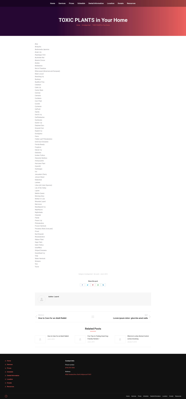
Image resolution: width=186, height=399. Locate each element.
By (96, 274)
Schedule (10, 372)
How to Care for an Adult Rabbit (58, 336)
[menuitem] (52, 3)
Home (9, 361)
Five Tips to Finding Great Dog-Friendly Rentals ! (98, 337)
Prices (9, 368)
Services (10, 364)
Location (10, 379)
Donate (9, 383)
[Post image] (40, 339)
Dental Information (13, 375)
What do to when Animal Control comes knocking (138, 337)
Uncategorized (88, 274)
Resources (10, 386)
